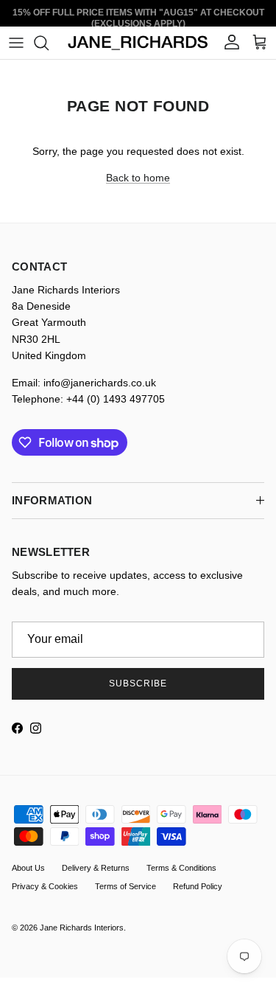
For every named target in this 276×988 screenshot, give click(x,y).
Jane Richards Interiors (82, 927)
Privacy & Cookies (45, 886)
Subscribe (138, 683)
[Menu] (16, 43)
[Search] (48, 43)
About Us (28, 867)
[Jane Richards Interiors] (138, 43)
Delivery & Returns (96, 867)
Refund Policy (197, 886)
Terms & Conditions (181, 867)
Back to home (138, 178)
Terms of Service (125, 886)
